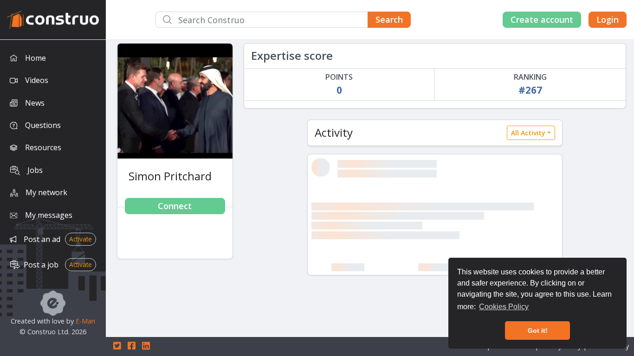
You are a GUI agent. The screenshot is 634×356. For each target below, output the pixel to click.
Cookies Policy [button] (504, 307)
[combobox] (283, 20)
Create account (542, 19)
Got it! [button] (538, 330)
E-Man (85, 321)
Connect (175, 205)
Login (607, 19)
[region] (53, 198)
